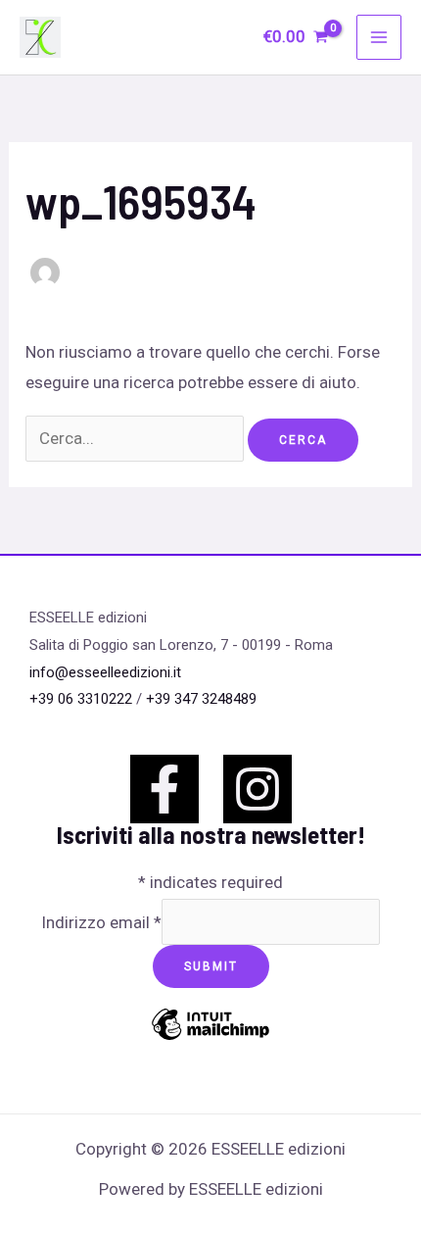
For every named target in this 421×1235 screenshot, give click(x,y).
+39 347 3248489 (201, 699)
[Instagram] (257, 789)
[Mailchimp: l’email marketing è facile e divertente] (210, 1038)
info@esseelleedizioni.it (105, 672)
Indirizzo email (101, 922)
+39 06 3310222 (80, 699)
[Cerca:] (136, 438)
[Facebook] (164, 789)
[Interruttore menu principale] (378, 37)
